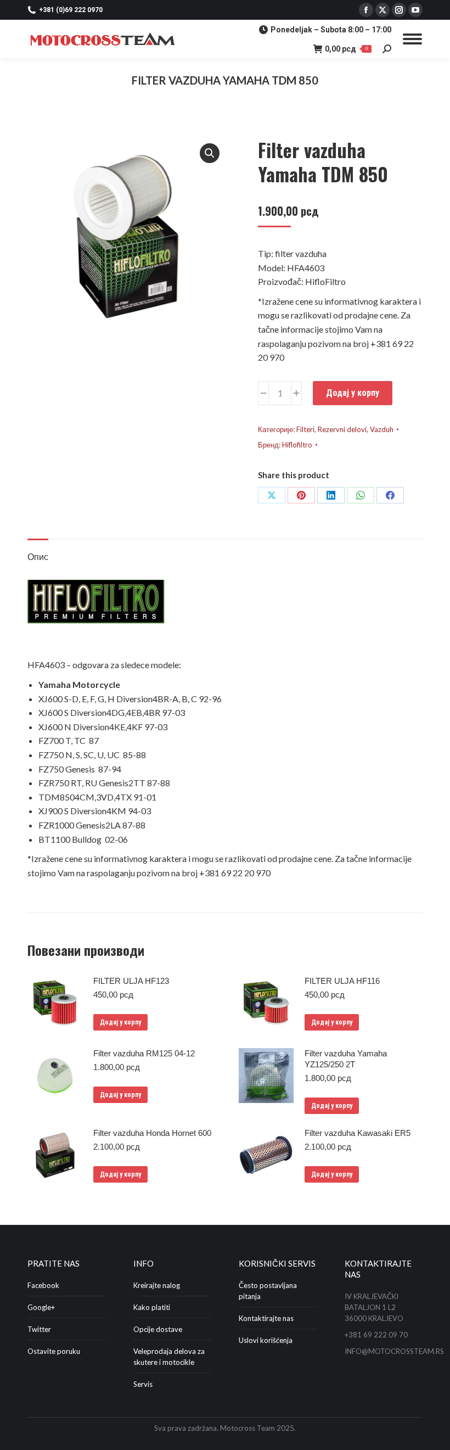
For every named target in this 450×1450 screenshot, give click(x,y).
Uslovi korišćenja (265, 1340)
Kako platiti (151, 1307)
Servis (143, 1384)
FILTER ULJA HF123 (131, 981)
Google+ (41, 1307)
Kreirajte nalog (156, 1285)
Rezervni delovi (342, 429)
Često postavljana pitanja (268, 1291)
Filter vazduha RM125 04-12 (144, 1053)
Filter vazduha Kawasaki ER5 (357, 1133)
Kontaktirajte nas (266, 1318)
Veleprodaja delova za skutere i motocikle (169, 1357)
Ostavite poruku (53, 1351)
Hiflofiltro (297, 444)
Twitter (39, 1329)
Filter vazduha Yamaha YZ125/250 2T (346, 1059)
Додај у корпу (352, 393)
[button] (210, 153)
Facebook (43, 1285)
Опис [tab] (37, 556)
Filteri (305, 429)
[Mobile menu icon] (412, 39)
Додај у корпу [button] (120, 1022)
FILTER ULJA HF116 (342, 981)
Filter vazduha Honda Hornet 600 (152, 1133)
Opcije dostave (157, 1329)
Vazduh (381, 429)
